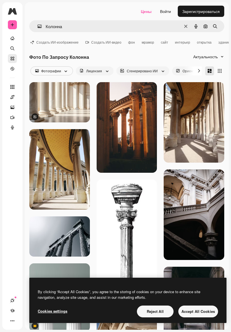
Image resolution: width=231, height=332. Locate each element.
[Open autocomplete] (37, 26)
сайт (164, 42)
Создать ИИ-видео (106, 42)
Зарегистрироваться (201, 11)
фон (131, 42)
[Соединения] (12, 300)
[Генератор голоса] (12, 127)
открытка (204, 42)
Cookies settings (52, 311)
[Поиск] (12, 48)
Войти (165, 11)
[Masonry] (209, 70)
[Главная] (12, 38)
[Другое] (12, 320)
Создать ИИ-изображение (57, 42)
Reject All (155, 311)
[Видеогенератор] (12, 117)
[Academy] (12, 310)
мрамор (148, 42)
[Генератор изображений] (12, 107)
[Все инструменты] (12, 86)
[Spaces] (12, 97)
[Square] (219, 70)
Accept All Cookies (198, 311)
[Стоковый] (12, 58)
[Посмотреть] (12, 68)
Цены (146, 11)
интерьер (182, 42)
